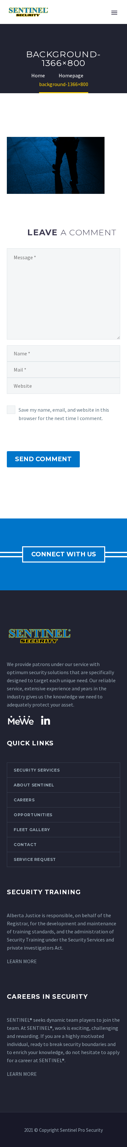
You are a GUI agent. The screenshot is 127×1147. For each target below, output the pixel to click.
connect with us (63, 554)
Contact (25, 844)
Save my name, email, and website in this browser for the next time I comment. (64, 413)
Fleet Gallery (32, 829)
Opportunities (33, 814)
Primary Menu (114, 12)
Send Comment (43, 459)
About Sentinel (34, 785)
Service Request (35, 859)
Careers (24, 799)
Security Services (37, 770)
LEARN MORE (22, 961)
